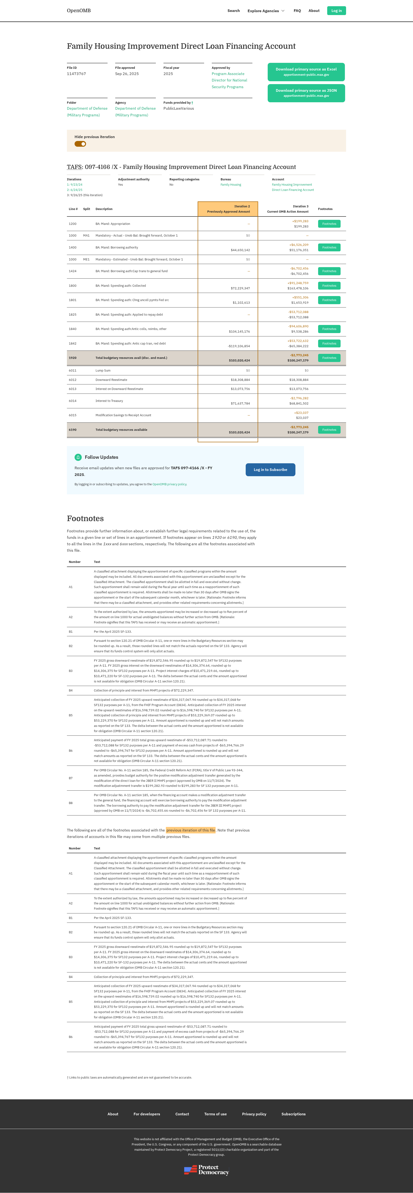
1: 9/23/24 (74, 185)
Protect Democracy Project (173, 1150)
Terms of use (215, 1114)
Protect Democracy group (206, 1155)
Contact (182, 1114)
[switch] (80, 144)
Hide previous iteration (95, 136)
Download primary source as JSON (306, 93)
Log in (336, 10)
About (314, 10)
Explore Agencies (264, 10)
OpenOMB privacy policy (169, 484)
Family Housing (231, 185)
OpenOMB (79, 10)
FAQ (297, 10)
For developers (147, 1114)
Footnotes (329, 224)
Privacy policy (254, 1114)
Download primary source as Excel (306, 72)
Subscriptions (294, 1114)
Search (234, 10)
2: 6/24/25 (74, 190)
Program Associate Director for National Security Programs (229, 80)
